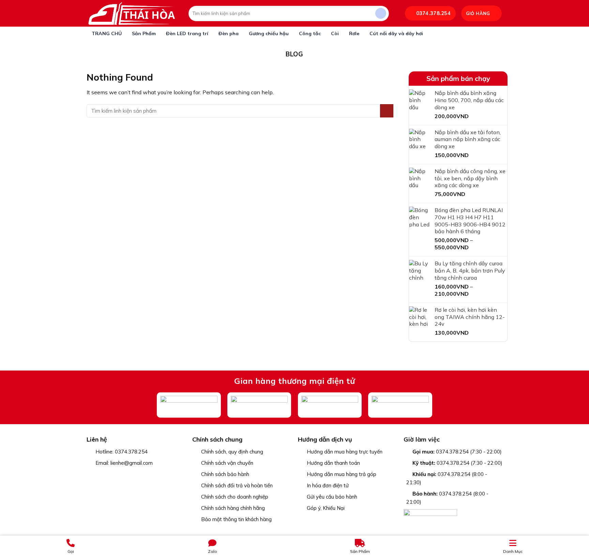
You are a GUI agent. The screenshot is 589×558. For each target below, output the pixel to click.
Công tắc (310, 33)
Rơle (354, 33)
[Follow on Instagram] (100, 474)
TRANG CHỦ (107, 33)
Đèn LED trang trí (187, 33)
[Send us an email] (117, 474)
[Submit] (381, 13)
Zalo (212, 551)
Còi (335, 33)
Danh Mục (513, 551)
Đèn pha (228, 33)
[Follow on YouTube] (135, 474)
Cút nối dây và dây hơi (396, 33)
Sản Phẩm (144, 33)
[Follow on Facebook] (91, 474)
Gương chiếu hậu (269, 33)
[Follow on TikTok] (108, 474)
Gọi (70, 551)
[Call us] (126, 474)
